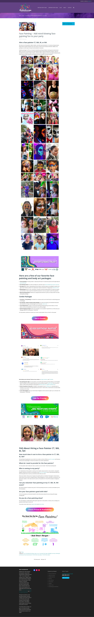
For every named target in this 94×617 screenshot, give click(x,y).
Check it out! (44, 303)
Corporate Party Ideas (53, 7)
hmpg (22, 552)
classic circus (36, 553)
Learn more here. (23, 283)
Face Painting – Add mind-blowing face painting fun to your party (36, 15)
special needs (50, 383)
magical (50, 583)
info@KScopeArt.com (67, 573)
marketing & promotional (53, 586)
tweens (48, 554)
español (89, 1)
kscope (25, 39)
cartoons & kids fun (52, 573)
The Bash (51, 379)
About (64, 7)
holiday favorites (52, 576)
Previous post (37, 559)
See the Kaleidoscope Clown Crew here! (52, 284)
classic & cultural (52, 575)
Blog (61, 7)
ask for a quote (52, 459)
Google (42, 379)
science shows (41, 504)
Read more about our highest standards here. (47, 384)
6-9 (25, 553)
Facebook (45, 379)
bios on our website (43, 472)
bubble (35, 504)
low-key (53, 553)
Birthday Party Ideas (42, 7)
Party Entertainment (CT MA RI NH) (30, 554)
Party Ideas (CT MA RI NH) (42, 554)
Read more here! (56, 287)
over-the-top (51, 580)
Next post (43, 559)
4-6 (24, 553)
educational (51, 581)
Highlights (50, 553)
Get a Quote (67, 24)
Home (20, 15)
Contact (70, 7)
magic (33, 504)
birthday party (48, 386)
